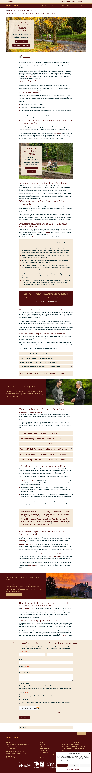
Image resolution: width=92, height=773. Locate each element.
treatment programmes (54, 556)
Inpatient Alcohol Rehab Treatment (70, 744)
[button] (89, 753)
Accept (62, 765)
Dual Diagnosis (25, 514)
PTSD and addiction (46, 523)
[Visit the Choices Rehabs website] (53, 767)
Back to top (82, 733)
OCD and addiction (64, 521)
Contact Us (83, 5)
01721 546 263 (22, 41)
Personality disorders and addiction (30, 523)
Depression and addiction (51, 521)
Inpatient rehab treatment (26, 544)
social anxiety (57, 133)
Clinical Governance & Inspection (48, 754)
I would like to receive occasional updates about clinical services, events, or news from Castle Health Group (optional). (45, 703)
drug (37, 232)
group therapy (32, 565)
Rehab (58, 5)
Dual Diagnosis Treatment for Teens (39, 514)
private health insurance (27, 608)
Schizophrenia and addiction (59, 523)
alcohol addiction (45, 232)
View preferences (84, 765)
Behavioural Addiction (32, 10)
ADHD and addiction (26, 521)
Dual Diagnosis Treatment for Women (59, 514)
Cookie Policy (70, 769)
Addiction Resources (45, 748)
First (20, 657)
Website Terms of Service (47, 757)
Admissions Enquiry (77, 1)
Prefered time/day (26, 672)
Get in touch (21, 589)
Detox (63, 5)
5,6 (32, 328)
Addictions (69, 5)
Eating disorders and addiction (41, 524)
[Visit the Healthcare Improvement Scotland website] (25, 766)
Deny (73, 765)
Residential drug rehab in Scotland (70, 742)
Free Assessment (65, 1)
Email (22, 660)
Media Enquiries (44, 752)
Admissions (51, 5)
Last (48, 657)
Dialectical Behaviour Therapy (29, 480)
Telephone (24, 666)
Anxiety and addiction (38, 521)
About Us (44, 5)
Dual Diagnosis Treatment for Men (30, 516)
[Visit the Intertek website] (39, 768)
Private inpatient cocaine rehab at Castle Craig (73, 746)
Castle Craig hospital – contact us (49, 742)
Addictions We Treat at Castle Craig (16, 10)
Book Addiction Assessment (21, 45)
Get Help (76, 5)
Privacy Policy (76, 769)
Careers (42, 746)
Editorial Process (44, 756)
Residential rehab (23, 540)
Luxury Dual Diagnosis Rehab (47, 516)
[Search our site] (85, 1)
